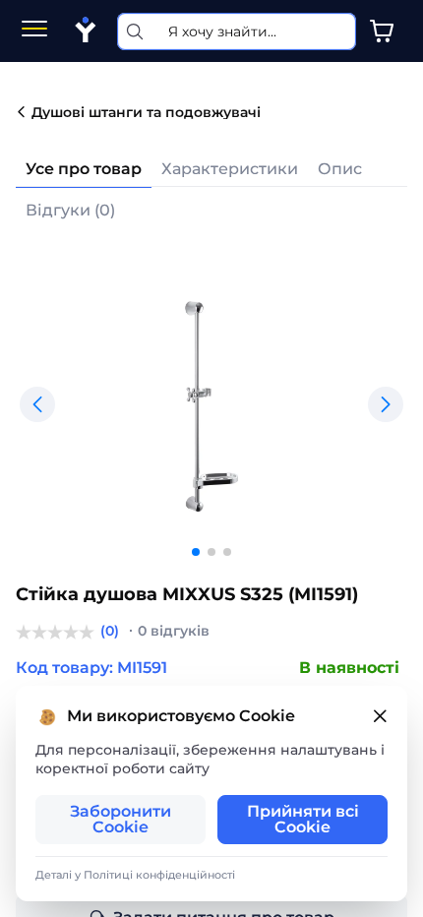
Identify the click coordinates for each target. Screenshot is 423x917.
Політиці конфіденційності (159, 875)
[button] (37, 404)
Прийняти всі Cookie (303, 819)
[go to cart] (381, 31)
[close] (380, 716)
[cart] (381, 31)
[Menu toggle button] (34, 31)
